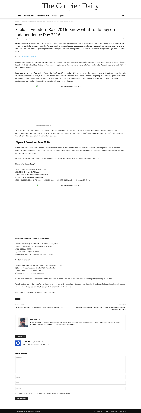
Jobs (62, 16)
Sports (54, 16)
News (19, 16)
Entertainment (43, 16)
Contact (106, 411)
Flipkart (23, 299)
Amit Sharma (19, 39)
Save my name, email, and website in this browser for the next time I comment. (44, 394)
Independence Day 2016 (43, 299)
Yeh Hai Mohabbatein (28, 57)
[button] (123, 16)
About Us (99, 411)
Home (17, 21)
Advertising (122, 411)
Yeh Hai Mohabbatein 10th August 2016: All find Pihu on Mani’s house (39, 307)
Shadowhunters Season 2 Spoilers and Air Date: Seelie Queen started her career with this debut (101, 309)
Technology (29, 16)
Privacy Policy (113, 411)
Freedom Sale (31, 299)
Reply (24, 347)
